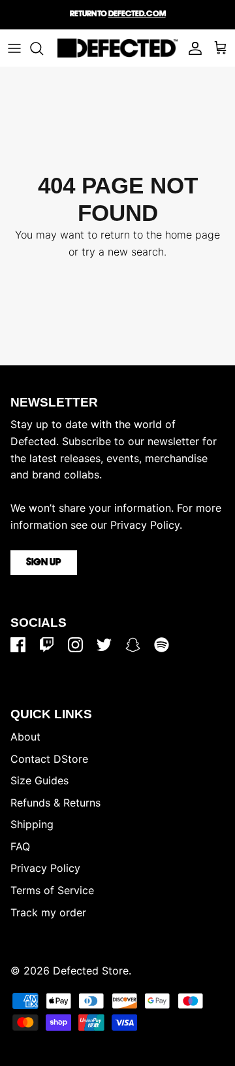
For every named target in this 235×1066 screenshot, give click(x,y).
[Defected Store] (117, 48)
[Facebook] (17, 644)
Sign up (43, 562)
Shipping (32, 824)
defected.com (137, 14)
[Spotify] (161, 644)
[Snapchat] (132, 644)
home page (192, 234)
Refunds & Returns (55, 802)
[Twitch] (46, 644)
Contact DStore (49, 758)
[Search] (43, 48)
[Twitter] (104, 644)
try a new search (123, 251)
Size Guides (39, 780)
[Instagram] (75, 644)
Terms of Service (52, 890)
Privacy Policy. (146, 524)
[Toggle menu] (14, 48)
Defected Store (91, 970)
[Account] (192, 48)
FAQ (20, 846)
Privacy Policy (45, 867)
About (25, 736)
